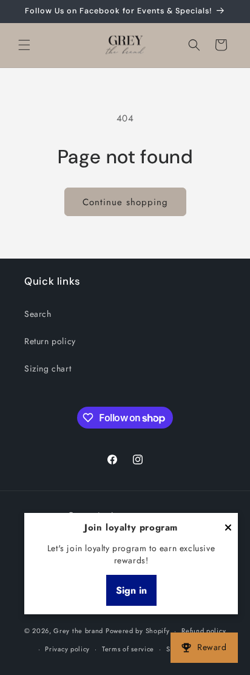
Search (38, 314)
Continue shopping (125, 202)
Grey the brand (78, 631)
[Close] (228, 528)
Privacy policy (67, 649)
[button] (24, 45)
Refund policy (203, 631)
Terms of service (128, 649)
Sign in (131, 590)
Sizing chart (47, 368)
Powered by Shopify (138, 631)
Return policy (50, 341)
